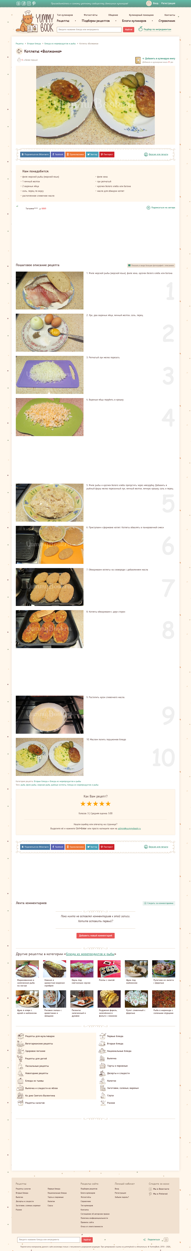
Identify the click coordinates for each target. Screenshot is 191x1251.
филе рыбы (31, 785)
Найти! (128, 29)
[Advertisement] (95, 237)
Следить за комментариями (160, 903)
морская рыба (43, 785)
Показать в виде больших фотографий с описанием (152, 266)
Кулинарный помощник (141, 15)
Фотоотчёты (90, 15)
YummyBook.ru (35, 21)
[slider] (95, 804)
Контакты (170, 15)
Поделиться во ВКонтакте (37, 154)
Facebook (59, 154)
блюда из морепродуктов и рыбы (82, 785)
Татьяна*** (32, 209)
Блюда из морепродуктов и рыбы (65, 781)
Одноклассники (77, 154)
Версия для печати (158, 154)
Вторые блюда (41, 781)
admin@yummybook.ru (129, 828)
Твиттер (93, 154)
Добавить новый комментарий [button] (95, 935)
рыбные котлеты (58, 785)
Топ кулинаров (65, 15)
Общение (113, 15)
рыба (23, 785)
